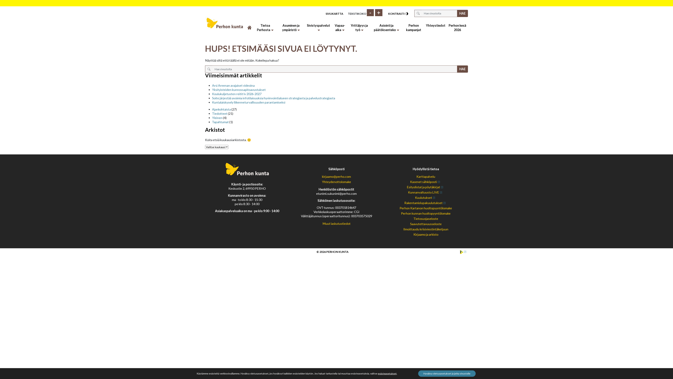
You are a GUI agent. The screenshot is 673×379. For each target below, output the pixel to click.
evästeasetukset (387, 373)
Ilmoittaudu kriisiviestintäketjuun (425, 229)
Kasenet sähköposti (423, 182)
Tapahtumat (220, 122)
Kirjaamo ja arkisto (425, 234)
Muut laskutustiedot (336, 223)
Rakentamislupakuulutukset (423, 203)
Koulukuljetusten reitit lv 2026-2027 (236, 94)
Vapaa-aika (340, 28)
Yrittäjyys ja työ (359, 28)
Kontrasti (396, 13)
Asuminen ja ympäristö (291, 28)
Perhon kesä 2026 (457, 28)
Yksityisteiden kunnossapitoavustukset (239, 90)
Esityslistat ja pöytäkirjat (423, 187)
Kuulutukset (423, 198)
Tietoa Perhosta (263, 28)
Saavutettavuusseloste (426, 224)
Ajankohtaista (221, 109)
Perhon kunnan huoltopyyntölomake (426, 213)
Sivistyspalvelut (318, 25)
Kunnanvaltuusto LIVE (423, 192)
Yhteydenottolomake (336, 182)
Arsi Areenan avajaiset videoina (233, 85)
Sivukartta (334, 13)
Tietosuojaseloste (425, 219)
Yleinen (217, 118)
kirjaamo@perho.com (336, 176)
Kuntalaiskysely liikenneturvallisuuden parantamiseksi (248, 102)
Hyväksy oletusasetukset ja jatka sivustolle (446, 373)
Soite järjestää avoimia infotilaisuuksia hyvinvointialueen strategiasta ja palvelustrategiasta (273, 98)
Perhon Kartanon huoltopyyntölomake (426, 208)
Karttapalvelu (425, 176)
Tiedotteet (219, 113)
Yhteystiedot (435, 25)
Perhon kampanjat (413, 28)
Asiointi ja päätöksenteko (385, 28)
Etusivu (249, 25)
